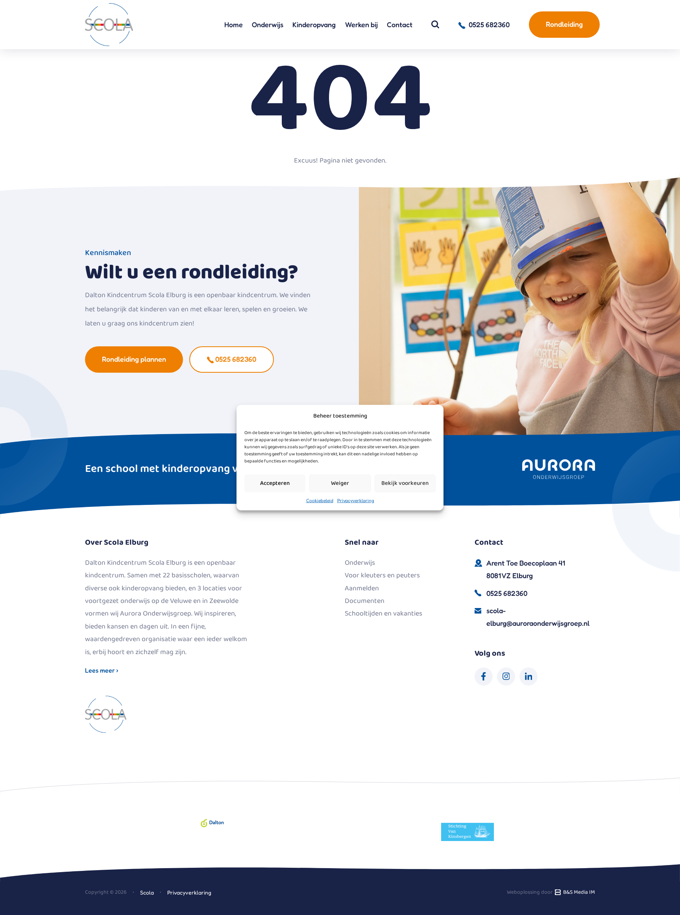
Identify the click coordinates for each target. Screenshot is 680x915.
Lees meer (100, 670)
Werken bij (361, 24)
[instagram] (506, 676)
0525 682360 (235, 359)
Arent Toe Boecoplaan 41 (525, 569)
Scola (147, 892)
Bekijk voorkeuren (405, 483)
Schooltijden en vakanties (383, 613)
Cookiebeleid (319, 500)
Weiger (340, 483)
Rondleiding (564, 24)
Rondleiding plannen (134, 359)
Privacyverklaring (355, 500)
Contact (399, 24)
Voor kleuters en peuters (382, 575)
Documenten (364, 600)
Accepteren (275, 483)
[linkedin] (528, 676)
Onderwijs (267, 24)
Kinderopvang (314, 24)
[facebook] (484, 676)
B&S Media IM (578, 892)
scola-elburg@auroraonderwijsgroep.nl (537, 616)
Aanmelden (362, 588)
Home (233, 24)
